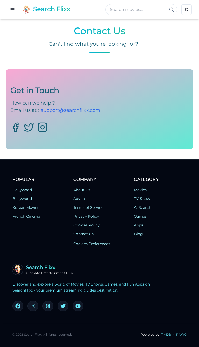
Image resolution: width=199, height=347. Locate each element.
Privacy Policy (86, 216)
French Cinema (26, 216)
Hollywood (22, 190)
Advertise (81, 198)
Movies (140, 190)
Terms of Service (88, 207)
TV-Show (142, 198)
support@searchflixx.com (70, 110)
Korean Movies (25, 207)
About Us (81, 190)
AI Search (142, 207)
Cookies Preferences (91, 243)
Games (140, 216)
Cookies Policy (86, 225)
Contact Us (83, 234)
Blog (138, 234)
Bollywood (22, 198)
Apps (138, 225)
